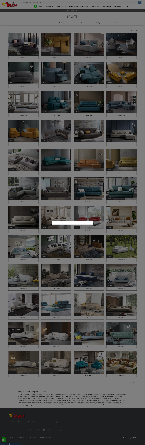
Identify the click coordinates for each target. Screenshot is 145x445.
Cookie (6, 444)
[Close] (92, 222)
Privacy (2, 444)
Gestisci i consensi (14, 444)
